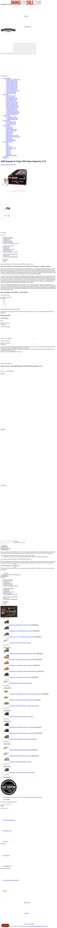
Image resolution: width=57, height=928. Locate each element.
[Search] (25, 48)
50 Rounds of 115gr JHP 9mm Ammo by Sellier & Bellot (21, 659)
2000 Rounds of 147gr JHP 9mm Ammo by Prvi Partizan (21, 733)
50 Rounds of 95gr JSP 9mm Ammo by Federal (19, 749)
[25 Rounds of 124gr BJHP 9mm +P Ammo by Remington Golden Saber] (6, 693)
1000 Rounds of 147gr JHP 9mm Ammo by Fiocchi (20, 630)
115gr (11, 241)
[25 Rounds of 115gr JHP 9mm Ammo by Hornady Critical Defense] (6, 705)
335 (16, 254)
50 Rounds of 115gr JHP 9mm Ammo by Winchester (20, 665)
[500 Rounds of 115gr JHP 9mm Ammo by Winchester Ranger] (6, 671)
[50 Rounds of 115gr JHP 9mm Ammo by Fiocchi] (6, 677)
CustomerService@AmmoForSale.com (36, 926)
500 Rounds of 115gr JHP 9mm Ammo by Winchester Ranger (22, 671)
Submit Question (4, 576)
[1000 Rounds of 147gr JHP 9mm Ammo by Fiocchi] (6, 630)
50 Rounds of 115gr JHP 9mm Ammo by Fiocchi (20, 677)
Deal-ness (3, 373)
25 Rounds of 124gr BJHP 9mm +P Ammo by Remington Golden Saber (25, 693)
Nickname (16, 541)
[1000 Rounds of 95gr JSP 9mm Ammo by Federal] (6, 755)
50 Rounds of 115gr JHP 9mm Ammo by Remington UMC (22, 653)
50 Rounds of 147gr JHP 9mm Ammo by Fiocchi (20, 625)
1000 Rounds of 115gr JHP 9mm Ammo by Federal (20, 683)
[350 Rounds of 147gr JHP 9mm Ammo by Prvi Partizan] (6, 727)
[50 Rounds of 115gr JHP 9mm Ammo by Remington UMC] (6, 653)
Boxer (10, 250)
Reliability (3, 429)
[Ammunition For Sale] (26, 4)
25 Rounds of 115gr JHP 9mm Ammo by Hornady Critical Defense (24, 705)
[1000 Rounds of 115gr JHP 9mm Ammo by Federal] (6, 683)
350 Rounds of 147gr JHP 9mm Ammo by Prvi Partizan (21, 727)
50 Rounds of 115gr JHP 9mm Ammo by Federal (20, 642)
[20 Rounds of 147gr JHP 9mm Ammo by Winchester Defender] (6, 739)
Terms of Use (17, 574)
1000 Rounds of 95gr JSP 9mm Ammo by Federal (20, 755)
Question (6, 573)
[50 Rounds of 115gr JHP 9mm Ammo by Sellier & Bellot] (6, 659)
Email (15, 566)
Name (15, 564)
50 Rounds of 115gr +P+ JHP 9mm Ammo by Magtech (21, 636)
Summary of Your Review (19, 542)
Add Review (13, 164)
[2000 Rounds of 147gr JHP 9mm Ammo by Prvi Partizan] (6, 733)
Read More (3, 312)
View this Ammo (35, 625)
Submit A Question (5, 549)
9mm (8, 248)
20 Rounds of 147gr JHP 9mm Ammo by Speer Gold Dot (21, 772)
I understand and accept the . (11, 574)
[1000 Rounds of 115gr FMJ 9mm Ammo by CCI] (14, 192)
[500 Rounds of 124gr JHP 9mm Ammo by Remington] (6, 699)
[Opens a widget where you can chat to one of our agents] (5, 925)
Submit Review (4, 546)
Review (5, 545)
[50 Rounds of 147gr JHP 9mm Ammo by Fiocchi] (6, 625)
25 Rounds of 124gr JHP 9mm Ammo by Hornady (20, 761)
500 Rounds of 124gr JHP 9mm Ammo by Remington (21, 699)
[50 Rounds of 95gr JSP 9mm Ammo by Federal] (6, 749)
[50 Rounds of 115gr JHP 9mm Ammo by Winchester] (6, 665)
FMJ (11, 242)
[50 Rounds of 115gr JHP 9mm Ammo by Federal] (6, 642)
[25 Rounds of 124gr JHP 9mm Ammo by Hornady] (6, 761)
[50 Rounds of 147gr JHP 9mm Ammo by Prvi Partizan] (6, 716)
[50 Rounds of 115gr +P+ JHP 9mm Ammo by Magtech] (6, 636)
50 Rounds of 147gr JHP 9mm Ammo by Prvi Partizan (21, 716)
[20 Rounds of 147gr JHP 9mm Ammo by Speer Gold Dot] (6, 772)
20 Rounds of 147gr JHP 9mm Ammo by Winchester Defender (23, 739)
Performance (3, 485)
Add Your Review (4, 318)
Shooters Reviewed (5, 164)
